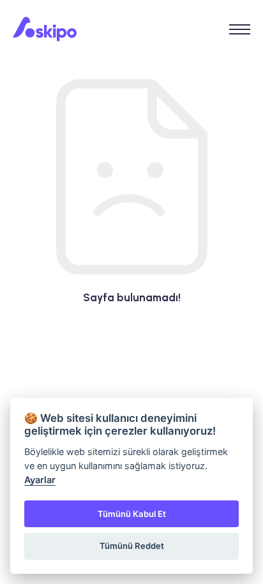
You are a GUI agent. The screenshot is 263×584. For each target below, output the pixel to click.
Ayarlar (40, 479)
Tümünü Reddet (132, 546)
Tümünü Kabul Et (132, 514)
